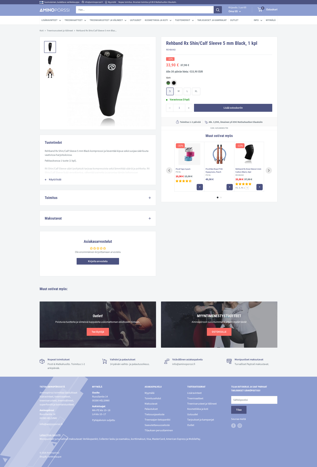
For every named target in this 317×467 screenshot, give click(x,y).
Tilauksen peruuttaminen (159, 430)
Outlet (234, 20)
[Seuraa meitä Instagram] (239, 425)
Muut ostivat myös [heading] (219, 136)
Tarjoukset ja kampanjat (212, 20)
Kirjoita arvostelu (98, 261)
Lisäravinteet (49, 20)
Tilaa (239, 410)
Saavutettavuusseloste (157, 425)
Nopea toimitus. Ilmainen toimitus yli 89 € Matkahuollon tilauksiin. (147, 2)
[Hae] (218, 9)
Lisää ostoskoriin (233, 108)
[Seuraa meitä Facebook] (233, 425)
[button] (168, 83)
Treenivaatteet (74, 20)
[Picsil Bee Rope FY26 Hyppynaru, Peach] (219, 154)
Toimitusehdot (153, 398)
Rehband (171, 50)
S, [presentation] (240, 187)
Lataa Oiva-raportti (50, 435)
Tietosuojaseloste (154, 414)
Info (256, 20)
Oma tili (233, 11)
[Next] (269, 170)
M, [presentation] (242, 187)
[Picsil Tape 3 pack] (189, 154)
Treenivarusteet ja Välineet (106, 20)
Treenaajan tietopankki (157, 420)
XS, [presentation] (236, 187)
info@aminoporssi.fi (94, 2)
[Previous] (169, 170)
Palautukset (151, 409)
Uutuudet (135, 20)
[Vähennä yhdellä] (169, 108)
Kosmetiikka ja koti (156, 20)
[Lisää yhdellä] (188, 108)
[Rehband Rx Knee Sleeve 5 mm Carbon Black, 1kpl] (249, 154)
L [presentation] (244, 187)
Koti (42, 30)
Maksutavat (151, 404)
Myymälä (112, 2)
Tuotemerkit (182, 20)
